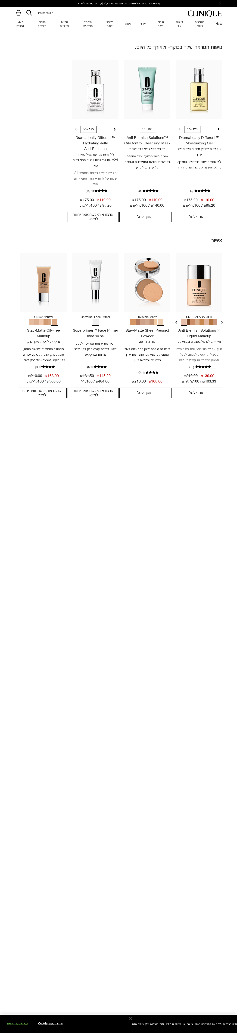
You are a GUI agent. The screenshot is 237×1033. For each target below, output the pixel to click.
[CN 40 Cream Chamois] (36, 322)
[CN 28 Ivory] (31, 322)
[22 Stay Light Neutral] (156, 322)
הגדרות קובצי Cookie (50, 1023)
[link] (199, 89)
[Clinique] (204, 14)
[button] (17, 13)
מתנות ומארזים (64, 23)
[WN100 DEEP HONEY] (202, 322)
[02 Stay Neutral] (142, 322)
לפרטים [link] (81, 3)
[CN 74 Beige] (45, 322)
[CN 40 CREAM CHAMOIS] (197, 322)
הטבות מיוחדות (42, 23)
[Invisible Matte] (160, 322)
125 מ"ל (192, 129)
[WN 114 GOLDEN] (211, 322)
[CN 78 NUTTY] (193, 322)
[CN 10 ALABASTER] (184, 322)
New (218, 23)
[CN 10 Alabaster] (41, 322)
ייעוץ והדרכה (20, 23)
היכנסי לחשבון (45, 13)
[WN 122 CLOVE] (188, 322)
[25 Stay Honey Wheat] (133, 322)
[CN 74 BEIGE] (216, 322)
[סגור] (131, 1018)
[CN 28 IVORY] (207, 322)
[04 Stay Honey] (137, 322)
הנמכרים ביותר (199, 23)
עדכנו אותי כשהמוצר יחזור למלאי (93, 216)
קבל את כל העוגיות (17, 1023)
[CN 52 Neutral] (54, 322)
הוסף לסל (196, 217)
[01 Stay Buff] (147, 322)
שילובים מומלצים (88, 23)
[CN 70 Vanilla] (50, 322)
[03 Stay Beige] (151, 322)
